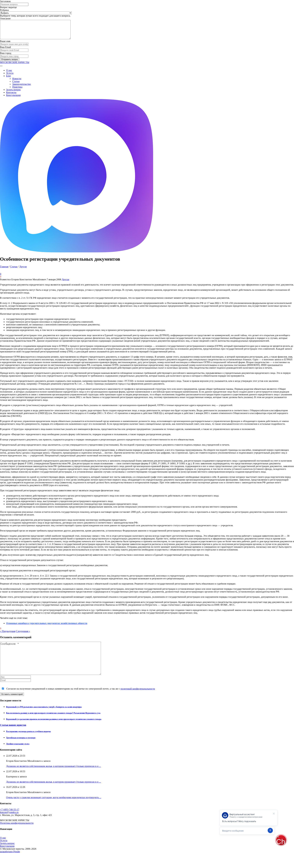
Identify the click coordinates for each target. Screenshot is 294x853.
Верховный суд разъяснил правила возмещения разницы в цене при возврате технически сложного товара (53, 719)
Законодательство (21, 84)
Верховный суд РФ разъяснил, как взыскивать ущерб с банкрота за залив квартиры (44, 707)
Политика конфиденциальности (17, 823)
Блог (8, 76)
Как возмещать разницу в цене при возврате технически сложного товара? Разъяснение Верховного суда (53, 713)
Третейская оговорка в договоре (21, 737)
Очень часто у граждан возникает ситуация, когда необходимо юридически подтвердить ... (53, 797)
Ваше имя (5, 41)
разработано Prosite (10, 851)
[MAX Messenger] (76, 251)
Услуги (9, 73)
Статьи (16, 81)
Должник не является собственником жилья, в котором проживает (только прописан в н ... (53, 766)
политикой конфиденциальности (138, 688)
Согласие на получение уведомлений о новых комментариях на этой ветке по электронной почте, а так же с (80, 688)
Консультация (13, 95)
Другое (23, 266)
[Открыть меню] (1, 65)
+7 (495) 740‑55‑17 (9, 809)
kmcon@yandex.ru (9, 812)
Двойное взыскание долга (17, 744)
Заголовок (5, 1)
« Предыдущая (7, 631)
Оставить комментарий (12, 694)
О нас (9, 70)
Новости (16, 78)
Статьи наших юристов (13, 725)
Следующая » (23, 631)
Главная (4, 266)
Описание (5, 18)
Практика (17, 87)
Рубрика (4, 10)
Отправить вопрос (9, 59)
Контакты (11, 92)
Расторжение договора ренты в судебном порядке (28, 731)
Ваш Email (5, 47)
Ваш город (5, 53)
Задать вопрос (13, 89)
